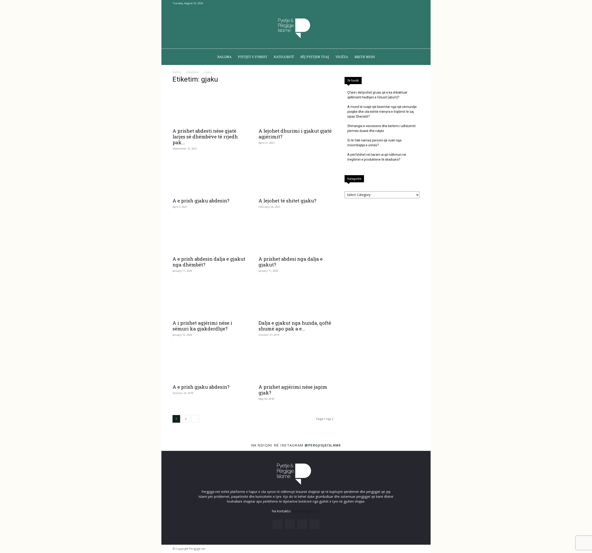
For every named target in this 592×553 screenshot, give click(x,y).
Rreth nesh (365, 57)
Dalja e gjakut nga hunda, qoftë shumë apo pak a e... (295, 326)
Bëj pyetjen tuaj (314, 57)
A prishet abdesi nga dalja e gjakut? (291, 262)
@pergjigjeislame (323, 445)
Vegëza (342, 57)
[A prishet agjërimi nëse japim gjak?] (296, 362)
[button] (413, 57)
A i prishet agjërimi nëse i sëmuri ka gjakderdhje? (202, 326)
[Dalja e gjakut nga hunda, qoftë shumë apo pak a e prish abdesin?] (296, 298)
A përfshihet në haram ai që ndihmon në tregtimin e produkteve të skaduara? (376, 157)
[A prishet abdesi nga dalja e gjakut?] (296, 234)
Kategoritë (284, 57)
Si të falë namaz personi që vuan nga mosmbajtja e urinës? (374, 142)
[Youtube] (416, 3)
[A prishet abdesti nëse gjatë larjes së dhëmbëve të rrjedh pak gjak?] (210, 106)
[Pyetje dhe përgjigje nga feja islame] (296, 27)
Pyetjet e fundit (252, 57)
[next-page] (195, 419)
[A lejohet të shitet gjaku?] (296, 176)
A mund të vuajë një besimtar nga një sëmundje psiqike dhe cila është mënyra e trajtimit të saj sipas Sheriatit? (382, 111)
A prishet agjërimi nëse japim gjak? (293, 390)
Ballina (224, 57)
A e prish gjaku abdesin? (201, 200)
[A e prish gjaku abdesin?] (210, 176)
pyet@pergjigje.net (306, 511)
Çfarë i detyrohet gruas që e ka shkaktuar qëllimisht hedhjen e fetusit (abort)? (377, 95)
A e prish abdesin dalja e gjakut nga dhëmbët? (209, 262)
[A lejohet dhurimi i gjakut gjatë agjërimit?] (296, 106)
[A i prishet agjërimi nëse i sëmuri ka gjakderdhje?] (210, 298)
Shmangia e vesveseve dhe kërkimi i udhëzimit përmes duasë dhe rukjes (381, 128)
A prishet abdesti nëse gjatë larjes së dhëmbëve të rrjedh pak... (205, 137)
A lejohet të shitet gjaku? (287, 200)
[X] (408, 3)
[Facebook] (393, 3)
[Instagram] (400, 3)
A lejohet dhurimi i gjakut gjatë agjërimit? (295, 134)
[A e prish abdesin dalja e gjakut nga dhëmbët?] (210, 234)
